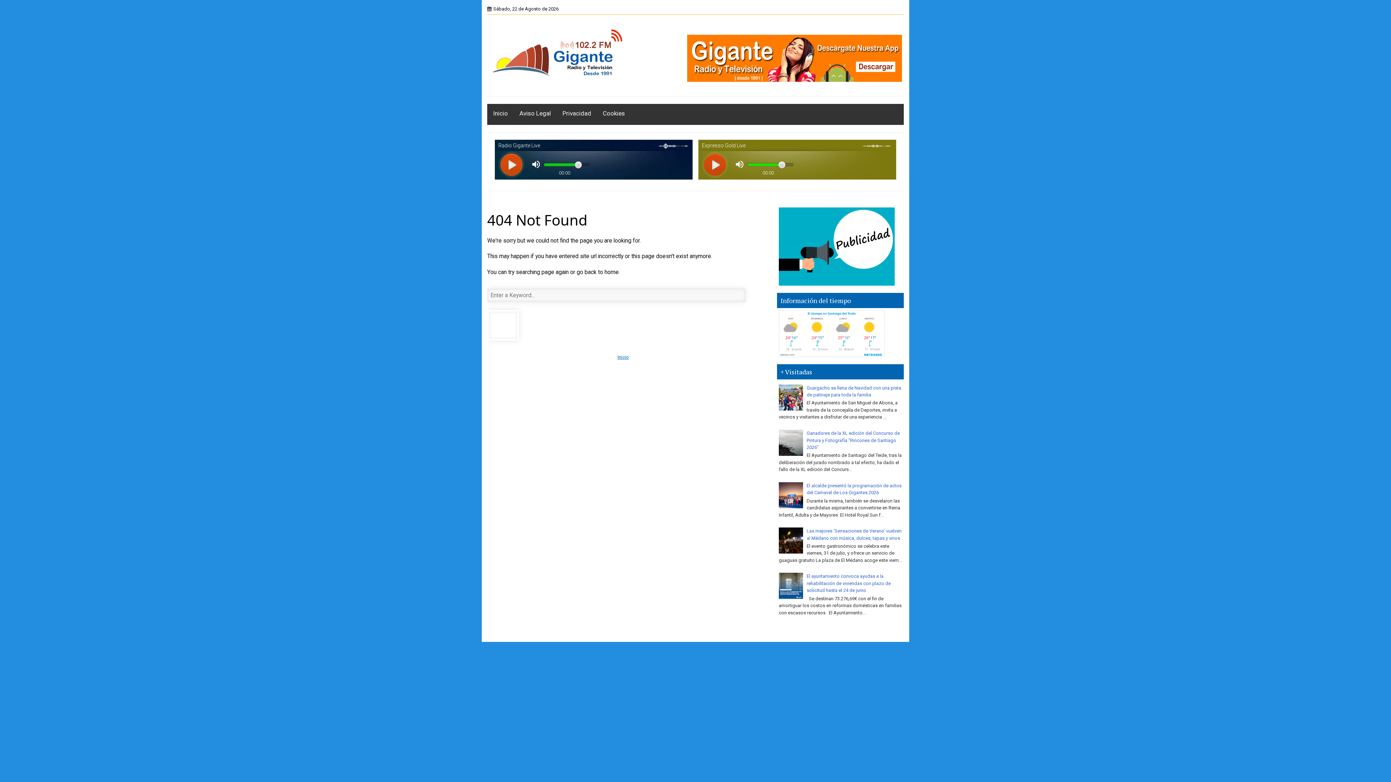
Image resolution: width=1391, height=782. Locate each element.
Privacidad (577, 113)
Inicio (500, 113)
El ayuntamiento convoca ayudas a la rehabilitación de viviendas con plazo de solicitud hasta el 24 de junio (849, 583)
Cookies (614, 113)
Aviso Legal (535, 113)
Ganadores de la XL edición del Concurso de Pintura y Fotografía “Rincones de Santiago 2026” (853, 440)
